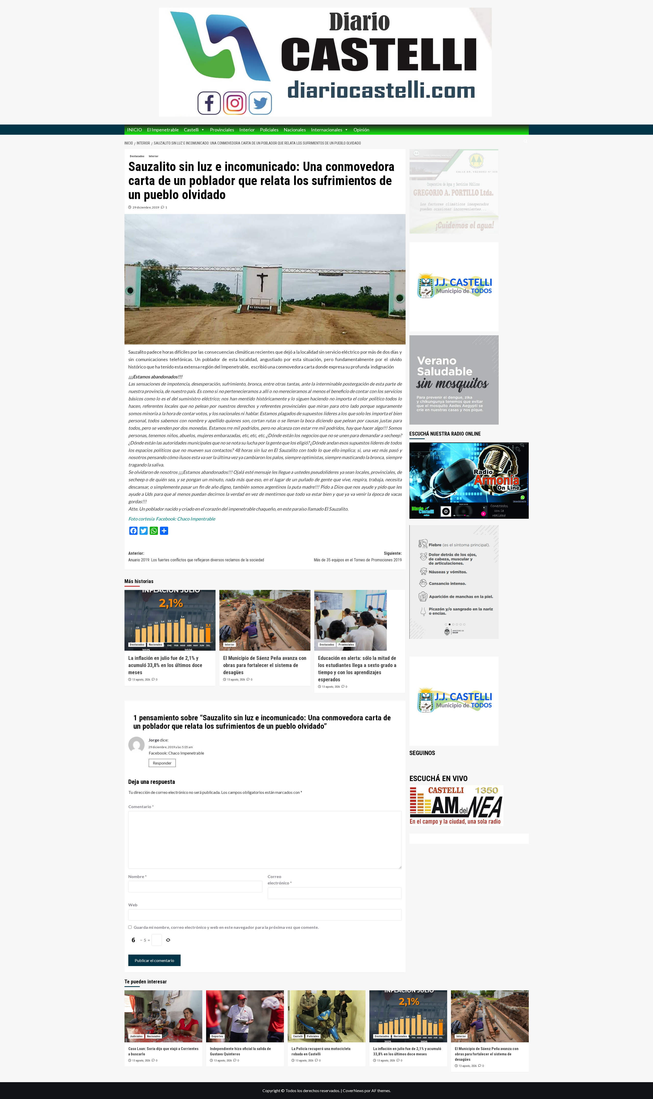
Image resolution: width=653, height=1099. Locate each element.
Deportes (217, 1036)
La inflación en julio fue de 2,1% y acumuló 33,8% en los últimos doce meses (165, 665)
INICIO (134, 129)
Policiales (269, 129)
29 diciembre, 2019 (146, 207)
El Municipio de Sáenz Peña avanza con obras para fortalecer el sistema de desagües (264, 665)
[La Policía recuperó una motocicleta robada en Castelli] (327, 1016)
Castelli (191, 129)
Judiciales (136, 1036)
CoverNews (353, 1090)
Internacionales (326, 129)
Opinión (361, 129)
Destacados (137, 156)
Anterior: (196, 556)
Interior (247, 129)
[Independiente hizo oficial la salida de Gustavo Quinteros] (245, 1016)
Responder (162, 762)
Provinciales (222, 129)
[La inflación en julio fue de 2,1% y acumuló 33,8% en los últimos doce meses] (170, 620)
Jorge (153, 739)
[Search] (525, 141)
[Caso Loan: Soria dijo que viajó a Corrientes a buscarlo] (163, 1016)
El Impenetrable (163, 129)
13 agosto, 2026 (141, 679)
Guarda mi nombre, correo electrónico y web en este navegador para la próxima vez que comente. (226, 927)
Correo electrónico (280, 879)
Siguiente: (358, 556)
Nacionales (295, 129)
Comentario (141, 806)
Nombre (137, 876)
